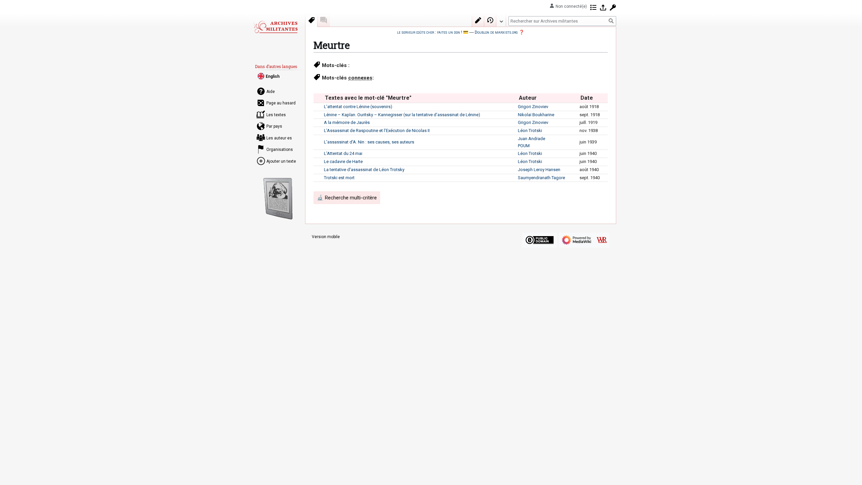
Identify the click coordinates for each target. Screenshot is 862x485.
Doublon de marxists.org (496, 32)
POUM (524, 145)
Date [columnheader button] (587, 98)
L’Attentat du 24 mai (343, 153)
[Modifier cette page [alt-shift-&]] (478, 20)
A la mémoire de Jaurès (347, 122)
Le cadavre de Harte (343, 161)
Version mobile (326, 236)
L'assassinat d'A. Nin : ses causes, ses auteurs (369, 141)
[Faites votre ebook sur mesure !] (278, 198)
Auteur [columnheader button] (528, 98)
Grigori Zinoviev (533, 106)
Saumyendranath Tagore (541, 177)
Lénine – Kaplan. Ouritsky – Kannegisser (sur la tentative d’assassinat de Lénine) (402, 114)
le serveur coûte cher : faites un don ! (429, 32)
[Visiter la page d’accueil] (275, 27)
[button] (501, 19)
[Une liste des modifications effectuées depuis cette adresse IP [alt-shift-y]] (593, 7)
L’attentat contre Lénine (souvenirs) (358, 106)
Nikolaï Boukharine (536, 114)
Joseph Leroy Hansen (539, 169)
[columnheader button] (318, 98)
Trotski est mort (339, 177)
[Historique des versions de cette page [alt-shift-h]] (490, 20)
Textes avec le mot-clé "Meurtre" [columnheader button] (368, 98)
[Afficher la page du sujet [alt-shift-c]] (311, 20)
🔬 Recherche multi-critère (347, 198)
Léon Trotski (530, 130)
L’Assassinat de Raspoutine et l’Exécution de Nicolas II (377, 130)
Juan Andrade (531, 138)
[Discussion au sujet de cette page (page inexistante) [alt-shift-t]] (324, 20)
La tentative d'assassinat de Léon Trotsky (364, 169)
